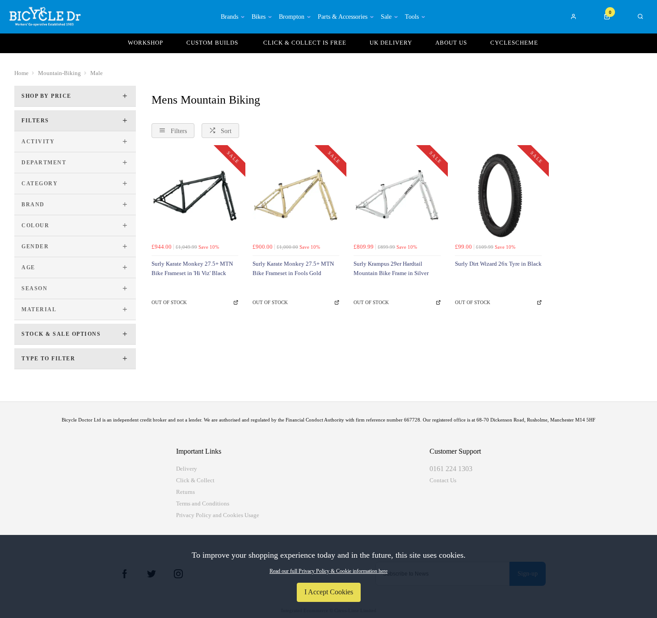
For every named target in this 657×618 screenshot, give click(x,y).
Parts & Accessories (342, 16)
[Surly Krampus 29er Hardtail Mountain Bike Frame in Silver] (397, 195)
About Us (451, 43)
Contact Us (443, 480)
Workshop (145, 43)
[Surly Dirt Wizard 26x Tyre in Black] (498, 195)
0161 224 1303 (451, 468)
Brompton (291, 16)
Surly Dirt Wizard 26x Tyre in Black (498, 263)
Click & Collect (195, 480)
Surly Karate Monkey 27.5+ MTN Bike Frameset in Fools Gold (293, 268)
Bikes (258, 16)
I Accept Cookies (328, 592)
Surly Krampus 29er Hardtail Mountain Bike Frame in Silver (391, 268)
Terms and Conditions (202, 503)
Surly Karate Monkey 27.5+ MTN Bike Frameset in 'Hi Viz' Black (192, 268)
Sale (386, 16)
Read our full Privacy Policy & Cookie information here (328, 571)
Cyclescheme (514, 43)
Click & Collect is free (303, 43)
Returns (185, 492)
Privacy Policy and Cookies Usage (217, 515)
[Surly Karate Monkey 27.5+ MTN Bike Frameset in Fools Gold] (296, 195)
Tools (412, 16)
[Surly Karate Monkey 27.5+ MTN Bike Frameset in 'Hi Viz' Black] (195, 195)
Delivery (186, 468)
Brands (229, 16)
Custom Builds (212, 43)
